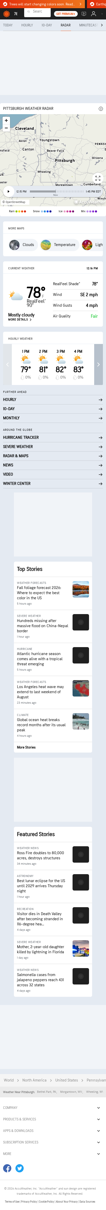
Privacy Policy (29, 1201)
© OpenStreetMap (13, 202)
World (9, 1080)
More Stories (26, 747)
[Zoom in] (6, 120)
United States (66, 1080)
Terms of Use (12, 1201)
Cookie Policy (47, 1201)
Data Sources (87, 1201)
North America (34, 1080)
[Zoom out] (6, 128)
